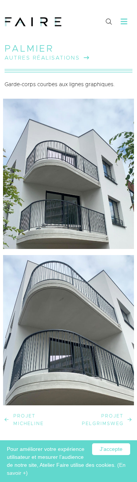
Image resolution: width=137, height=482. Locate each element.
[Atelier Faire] (33, 21)
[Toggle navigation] (124, 21)
